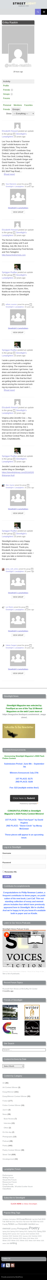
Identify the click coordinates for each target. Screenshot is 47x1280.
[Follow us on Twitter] (8, 1265)
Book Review (9, 1119)
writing (13, 1243)
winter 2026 (6, 1243)
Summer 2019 (34, 1234)
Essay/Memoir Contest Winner (15, 1096)
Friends (7, 90)
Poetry (5, 1146)
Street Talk (7, 1155)
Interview (7, 1123)
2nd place (12, 1219)
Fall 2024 (33, 1222)
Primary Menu (44, 12)
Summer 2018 (24, 1234)
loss (37, 1224)
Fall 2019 (41, 1219)
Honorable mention (26, 1224)
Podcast (6, 1141)
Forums (6, 98)
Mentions (18, 105)
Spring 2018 (6, 1231)
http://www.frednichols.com (14, 255)
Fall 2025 (40, 1221)
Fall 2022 (19, 1222)
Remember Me (10, 872)
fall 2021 (13, 1222)
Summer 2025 (17, 1238)
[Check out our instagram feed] (13, 1265)
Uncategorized (8, 1159)
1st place (6, 1219)
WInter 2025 (40, 1240)
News (5, 1114)
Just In (5, 1110)
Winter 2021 (15, 1240)
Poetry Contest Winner (11, 1150)
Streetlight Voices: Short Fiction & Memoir (14, 971)
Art (4, 1083)
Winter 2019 (34, 1238)
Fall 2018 (34, 1219)
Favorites (28, 105)
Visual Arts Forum (10, 1180)
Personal (7, 105)
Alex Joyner (10, 485)
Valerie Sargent (11, 645)
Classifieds (7, 1189)
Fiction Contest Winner (12, 1105)
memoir (7, 1228)
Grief (16, 1224)
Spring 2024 (41, 1231)
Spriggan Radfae (9, 272)
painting (14, 1229)
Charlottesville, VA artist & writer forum (18, 1186)
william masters (11, 304)
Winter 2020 (7, 1240)
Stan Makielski (11, 184)
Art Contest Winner (10, 1087)
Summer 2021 (17, 1236)
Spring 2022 (32, 1231)
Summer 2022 (27, 1236)
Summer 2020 (7, 1236)
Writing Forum (8, 1178)
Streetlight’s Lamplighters (15, 186)
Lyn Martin (9, 607)
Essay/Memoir (8, 1092)
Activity (6, 81)
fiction (11, 1224)
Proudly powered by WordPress (12, 1277)
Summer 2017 (15, 1234)
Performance (8, 1175)
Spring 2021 (23, 1231)
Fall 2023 (26, 1222)
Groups (7, 94)
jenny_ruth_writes (12, 569)
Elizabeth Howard (10, 131)
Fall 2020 (6, 1222)
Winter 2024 (32, 1240)
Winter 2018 (26, 1238)
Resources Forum (10, 1182)
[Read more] (9, 174)
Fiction (5, 1101)
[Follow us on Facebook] (3, 1265)
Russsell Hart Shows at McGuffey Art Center (20, 989)
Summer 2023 (36, 1236)
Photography (8, 1137)
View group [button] (18, 212)
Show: (9, 114)
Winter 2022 (24, 1240)
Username (7, 853)
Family (5, 1224)
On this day (7, 1132)
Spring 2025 (7, 1234)
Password (7, 862)
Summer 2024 (7, 1238)
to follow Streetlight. (24, 1204)
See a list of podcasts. (11, 974)
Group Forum (8, 1184)
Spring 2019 (14, 1231)
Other (6, 1128)
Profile (6, 86)
